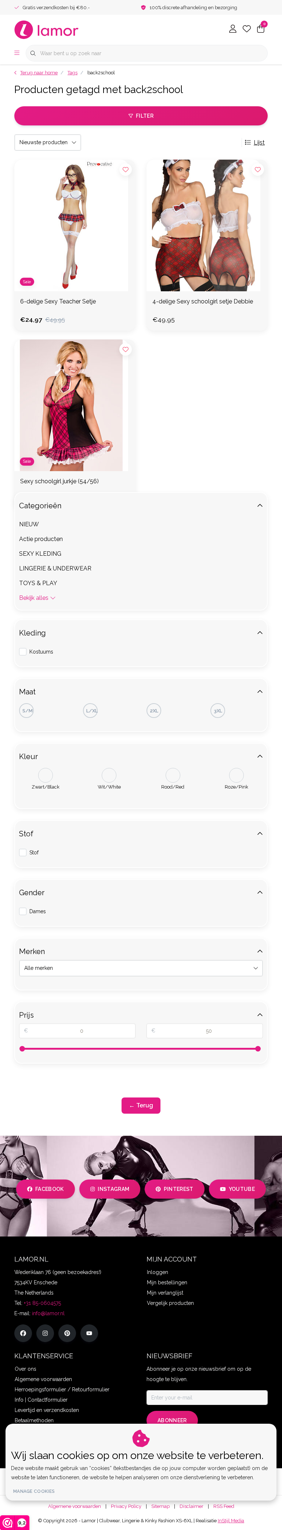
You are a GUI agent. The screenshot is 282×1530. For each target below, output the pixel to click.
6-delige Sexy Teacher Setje (58, 301)
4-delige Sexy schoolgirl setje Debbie (202, 301)
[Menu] (16, 53)
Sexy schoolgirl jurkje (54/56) (59, 481)
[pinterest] (67, 1333)
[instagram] (45, 1333)
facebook (49, 1189)
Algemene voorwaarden (74, 1506)
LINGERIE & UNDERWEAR (55, 568)
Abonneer (172, 1420)
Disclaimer (191, 1506)
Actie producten (41, 539)
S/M (27, 711)
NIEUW (29, 524)
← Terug (141, 1105)
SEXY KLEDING (40, 553)
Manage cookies (34, 1491)
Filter (144, 116)
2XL (154, 711)
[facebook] (23, 1333)
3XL (218, 711)
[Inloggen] (233, 29)
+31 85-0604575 (42, 1303)
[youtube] (89, 1333)
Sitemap (160, 1506)
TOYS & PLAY (38, 583)
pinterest (179, 1189)
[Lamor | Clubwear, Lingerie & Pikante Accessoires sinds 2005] (46, 29)
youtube (242, 1189)
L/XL (92, 711)
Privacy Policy (126, 1506)
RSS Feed (223, 1506)
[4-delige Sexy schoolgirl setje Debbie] (207, 225)
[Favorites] (247, 29)
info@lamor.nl (48, 1313)
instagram (113, 1189)
